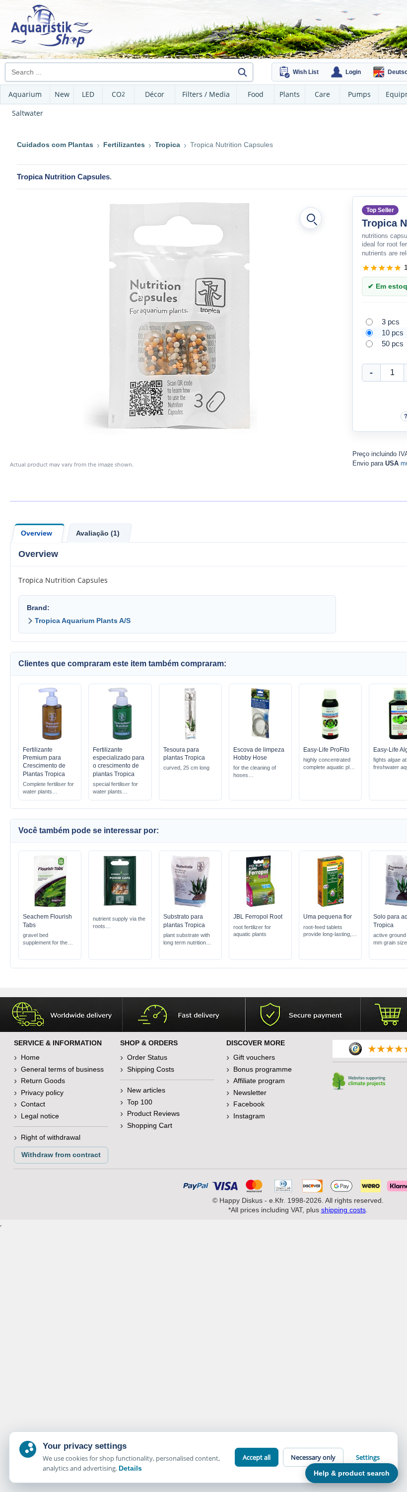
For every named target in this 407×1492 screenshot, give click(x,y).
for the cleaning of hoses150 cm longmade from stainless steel (257, 772)
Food (256, 94)
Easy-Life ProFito (326, 749)
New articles (146, 1090)
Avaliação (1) (98, 533)
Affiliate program (259, 1081)
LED (88, 94)
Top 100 (139, 1102)
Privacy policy (42, 1093)
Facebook (249, 1104)
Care (322, 94)
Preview (50, 737)
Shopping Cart (149, 1125)
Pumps (359, 94)
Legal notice (40, 1116)
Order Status (147, 1057)
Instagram (249, 1116)
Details (130, 1468)
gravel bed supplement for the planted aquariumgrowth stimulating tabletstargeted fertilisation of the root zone (49, 939)
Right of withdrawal (50, 1137)
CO (118, 94)
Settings (368, 1457)
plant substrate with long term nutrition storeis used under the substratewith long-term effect (187, 939)
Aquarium (25, 94)
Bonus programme (262, 1069)
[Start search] (242, 72)
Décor (154, 94)
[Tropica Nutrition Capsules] (170, 316)
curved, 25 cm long (186, 768)
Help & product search (352, 1473)
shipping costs (343, 1210)
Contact (33, 1104)
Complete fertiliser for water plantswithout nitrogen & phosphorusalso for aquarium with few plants (49, 788)
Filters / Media (206, 94)
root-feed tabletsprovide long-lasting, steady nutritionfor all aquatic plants (327, 931)
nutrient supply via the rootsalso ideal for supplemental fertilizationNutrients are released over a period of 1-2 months (119, 923)
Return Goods (43, 1081)
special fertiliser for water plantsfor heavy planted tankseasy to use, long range (115, 788)
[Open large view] (311, 218)
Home (30, 1057)
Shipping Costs (150, 1069)
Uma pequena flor (327, 916)
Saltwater (27, 113)
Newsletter (250, 1093)
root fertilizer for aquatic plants (252, 931)
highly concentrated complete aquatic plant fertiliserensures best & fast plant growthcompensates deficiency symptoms (330, 764)
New (62, 94)
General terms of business (62, 1069)
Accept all (257, 1457)
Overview (36, 533)
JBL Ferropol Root (257, 916)
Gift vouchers (254, 1057)
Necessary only (313, 1457)
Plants (289, 94)
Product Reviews (153, 1113)
